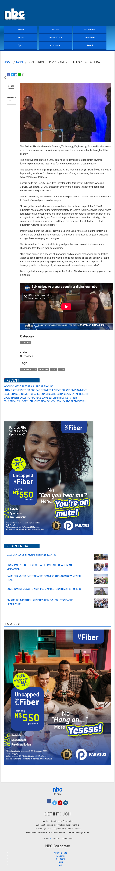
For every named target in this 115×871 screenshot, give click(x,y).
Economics (90, 29)
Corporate (55, 45)
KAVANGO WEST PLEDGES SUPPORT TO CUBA (28, 386)
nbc (57, 789)
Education (25, 343)
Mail (60, 865)
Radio (60, 862)
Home (21, 29)
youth (53, 369)
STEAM (61, 369)
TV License (60, 856)
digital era (43, 369)
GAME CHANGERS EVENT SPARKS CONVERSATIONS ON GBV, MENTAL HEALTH (46, 394)
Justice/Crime (55, 37)
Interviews (90, 37)
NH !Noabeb (26, 369)
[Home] (15, 13)
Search (90, 45)
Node (20, 62)
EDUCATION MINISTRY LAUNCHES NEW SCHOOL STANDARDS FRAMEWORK (44, 401)
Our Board (60, 859)
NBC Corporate (60, 853)
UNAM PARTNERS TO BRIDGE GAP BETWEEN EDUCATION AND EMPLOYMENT (45, 390)
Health (21, 37)
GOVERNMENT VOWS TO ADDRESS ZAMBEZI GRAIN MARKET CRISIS (41, 397)
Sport (21, 45)
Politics (55, 29)
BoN (34, 369)
